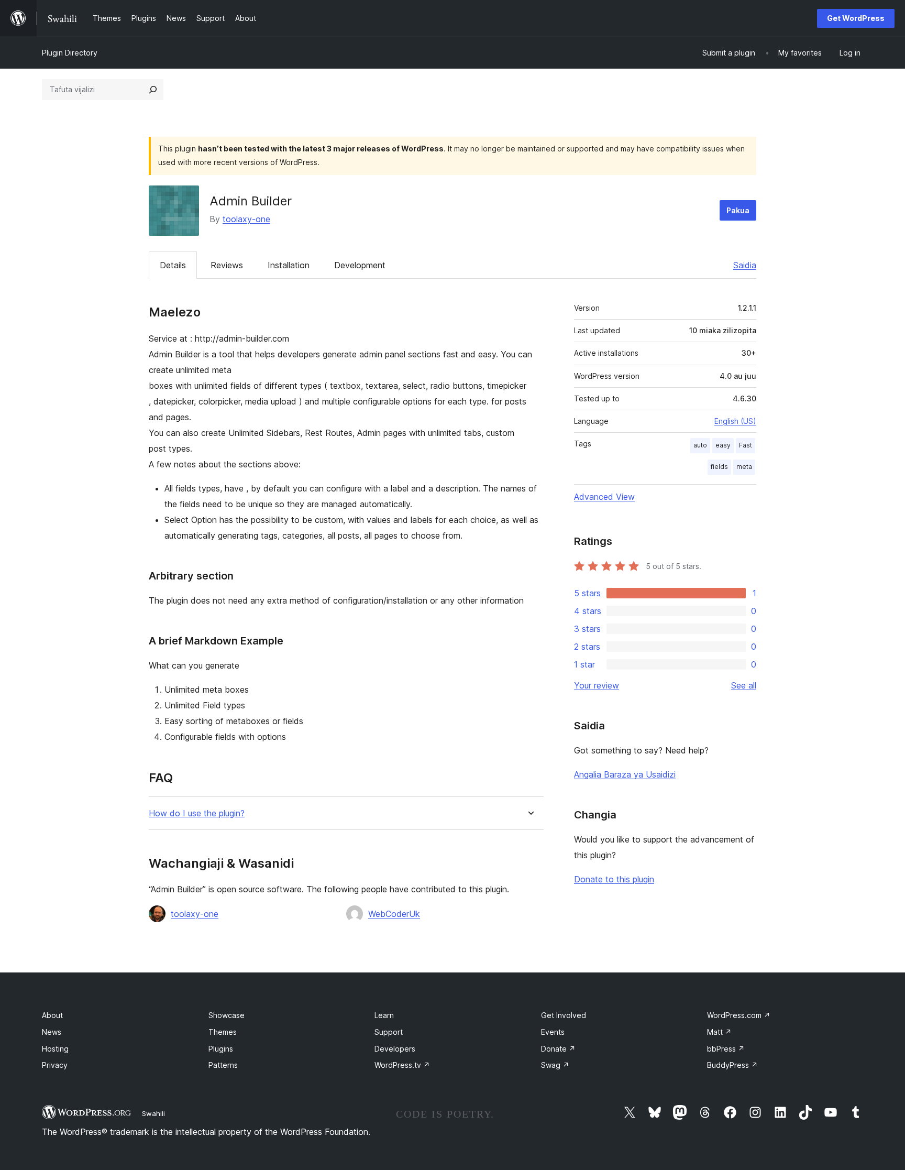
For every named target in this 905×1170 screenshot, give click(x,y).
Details (173, 265)
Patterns (223, 1064)
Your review (596, 685)
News (51, 1031)
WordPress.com (738, 1015)
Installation (289, 265)
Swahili (153, 1113)
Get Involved (563, 1015)
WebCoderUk (394, 914)
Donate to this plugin (614, 879)
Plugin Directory (69, 52)
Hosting (55, 1048)
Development (359, 265)
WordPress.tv (402, 1064)
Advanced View (604, 496)
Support (388, 1031)
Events (553, 1031)
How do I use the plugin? (197, 813)
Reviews (227, 265)
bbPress (726, 1048)
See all (743, 685)
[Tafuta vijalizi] (152, 89)
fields (719, 467)
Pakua (737, 210)
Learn (384, 1015)
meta (744, 467)
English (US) (735, 421)
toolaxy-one (246, 219)
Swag (555, 1064)
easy (723, 445)
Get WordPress (856, 18)
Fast (745, 445)
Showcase (226, 1015)
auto (700, 445)
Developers (394, 1048)
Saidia (744, 265)
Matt (719, 1031)
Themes (222, 1031)
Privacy (55, 1064)
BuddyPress (732, 1064)
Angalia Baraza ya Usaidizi (625, 774)
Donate (558, 1048)
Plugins (220, 1048)
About (52, 1015)
